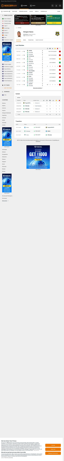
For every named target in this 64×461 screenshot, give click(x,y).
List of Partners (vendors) (7, 457)
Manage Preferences (53, 453)
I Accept (53, 445)
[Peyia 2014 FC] (57, 34)
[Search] (52, 5)
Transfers (30, 40)
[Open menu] (60, 5)
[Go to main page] (10, 5)
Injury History (39, 40)
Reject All (53, 449)
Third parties (36, 450)
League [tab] (18, 97)
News (24, 40)
